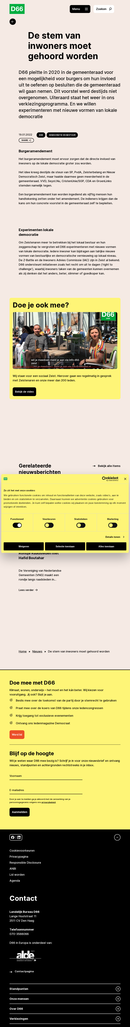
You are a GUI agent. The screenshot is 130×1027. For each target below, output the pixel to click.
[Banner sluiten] (125, 479)
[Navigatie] (115, 837)
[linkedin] (19, 837)
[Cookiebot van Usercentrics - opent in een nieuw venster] (104, 478)
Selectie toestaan (65, 546)
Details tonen (112, 536)
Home (23, 651)
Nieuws (37, 651)
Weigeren (24, 546)
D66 (41, 135)
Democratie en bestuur (62, 135)
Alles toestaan (106, 546)
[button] (82, 9)
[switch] (49, 525)
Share (24, 140)
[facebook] (12, 837)
